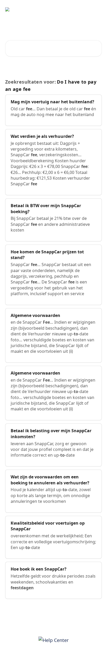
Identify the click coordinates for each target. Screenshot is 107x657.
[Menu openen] (97, 9)
